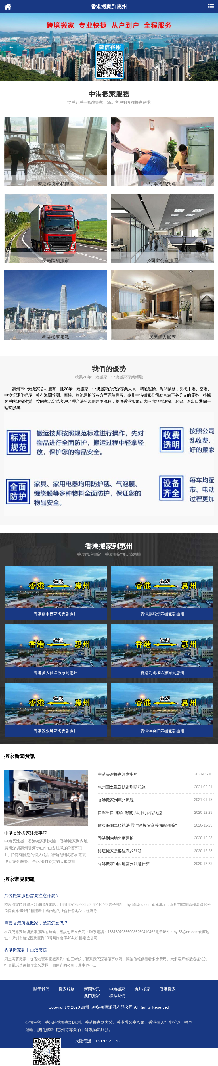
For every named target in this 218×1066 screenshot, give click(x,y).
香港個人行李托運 (164, 1022)
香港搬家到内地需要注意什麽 (124, 863)
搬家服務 (67, 989)
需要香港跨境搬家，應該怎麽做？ (36, 922)
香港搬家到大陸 (99, 1022)
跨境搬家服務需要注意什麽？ (32, 895)
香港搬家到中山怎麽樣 (25, 950)
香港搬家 (168, 989)
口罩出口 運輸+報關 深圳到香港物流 (130, 812)
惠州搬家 (142, 989)
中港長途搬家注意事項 (118, 774)
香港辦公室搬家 (130, 1022)
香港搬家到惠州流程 (116, 800)
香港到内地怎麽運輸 (116, 838)
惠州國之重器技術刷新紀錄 (122, 787)
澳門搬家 (92, 995)
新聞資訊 (92, 989)
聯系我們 (117, 995)
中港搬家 (117, 989)
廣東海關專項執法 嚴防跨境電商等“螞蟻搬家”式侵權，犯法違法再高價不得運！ (137, 827)
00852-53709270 (111, 1052)
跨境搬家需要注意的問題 (120, 851)
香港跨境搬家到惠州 (63, 1022)
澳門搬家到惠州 (51, 1029)
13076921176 (107, 1041)
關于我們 (41, 989)
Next (206, 47)
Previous (11, 47)
